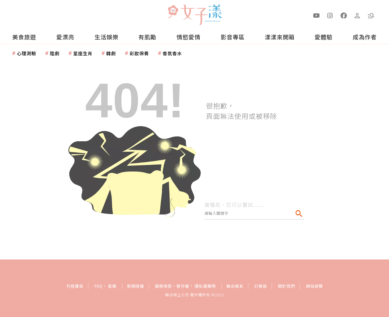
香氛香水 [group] (172, 53)
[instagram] (330, 15)
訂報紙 (260, 286)
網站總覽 (314, 286)
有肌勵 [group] (147, 37)
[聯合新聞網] (173, 12)
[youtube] (316, 15)
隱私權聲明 (205, 286)
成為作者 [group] (365, 37)
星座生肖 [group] (83, 53)
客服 (112, 286)
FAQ (98, 286)
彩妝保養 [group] (139, 53)
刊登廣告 (74, 286)
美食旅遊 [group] (24, 37)
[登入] (357, 15)
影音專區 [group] (233, 37)
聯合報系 (234, 286)
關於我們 (286, 286)
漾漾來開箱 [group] (280, 37)
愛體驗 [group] (324, 37)
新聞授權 (135, 286)
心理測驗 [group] (26, 53)
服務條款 (163, 286)
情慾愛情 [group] (188, 37)
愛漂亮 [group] (65, 37)
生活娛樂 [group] (106, 37)
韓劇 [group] (111, 53)
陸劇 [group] (55, 53)
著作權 (182, 286)
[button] (371, 15)
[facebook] (343, 15)
